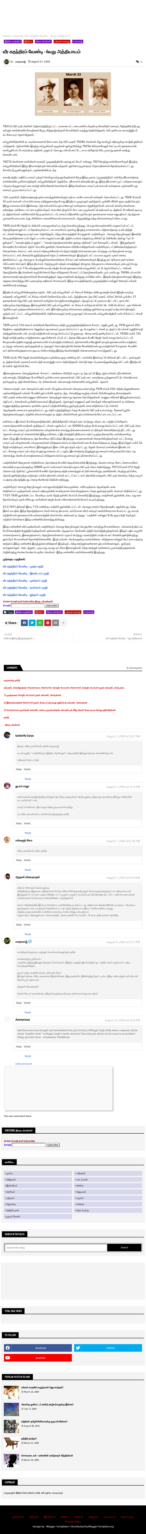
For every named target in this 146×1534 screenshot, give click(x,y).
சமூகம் (79, 1198)
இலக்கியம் (11, 1185)
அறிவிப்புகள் (12, 1210)
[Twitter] (32, 623)
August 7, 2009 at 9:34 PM (123, 877)
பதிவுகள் (80, 1173)
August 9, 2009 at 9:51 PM (123, 942)
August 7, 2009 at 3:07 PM (123, 736)
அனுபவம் (81, 1191)
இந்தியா (28, 41)
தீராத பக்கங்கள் (43, 41)
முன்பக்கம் (18, 1516)
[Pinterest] (47, 623)
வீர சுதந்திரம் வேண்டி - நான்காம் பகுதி (25, 587)
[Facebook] (24, 623)
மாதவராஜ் (17, 35)
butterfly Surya (24, 735)
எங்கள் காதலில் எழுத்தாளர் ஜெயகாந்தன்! (42, 1387)
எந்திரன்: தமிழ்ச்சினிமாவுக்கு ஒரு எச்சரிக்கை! (44, 1421)
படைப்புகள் (82, 1179)
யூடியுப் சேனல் (13, 1216)
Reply (18, 769)
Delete (27, 769)
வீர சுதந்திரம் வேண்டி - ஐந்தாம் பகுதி (24, 594)
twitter (110, 1347)
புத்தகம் (10, 1198)
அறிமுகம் (11, 1179)
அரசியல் (10, 1191)
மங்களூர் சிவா (24, 840)
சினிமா (80, 1185)
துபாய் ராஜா (22, 786)
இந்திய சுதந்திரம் (13, 41)
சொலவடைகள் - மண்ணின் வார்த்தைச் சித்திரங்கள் (47, 1455)
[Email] (55, 623)
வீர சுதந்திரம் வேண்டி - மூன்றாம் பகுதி (25, 580)
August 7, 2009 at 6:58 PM (123, 841)
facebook (40, 1347)
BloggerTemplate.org (101, 1526)
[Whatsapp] (39, 623)
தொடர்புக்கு (82, 1210)
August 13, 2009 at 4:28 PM (122, 1020)
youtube (41, 1357)
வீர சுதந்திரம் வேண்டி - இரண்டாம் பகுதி (26, 573)
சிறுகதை (11, 1204)
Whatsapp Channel (108, 1357)
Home (6, 35)
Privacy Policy (73, 1521)
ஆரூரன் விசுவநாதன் (27, 877)
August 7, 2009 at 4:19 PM (123, 786)
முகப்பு (9, 1173)
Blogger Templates (57, 1526)
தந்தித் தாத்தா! (29, 1438)
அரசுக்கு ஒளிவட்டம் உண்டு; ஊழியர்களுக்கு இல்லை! (47, 1404)
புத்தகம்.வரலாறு (62, 41)
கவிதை (80, 1204)
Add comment (23, 1063)
